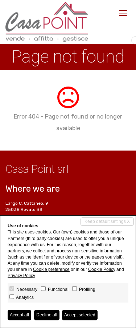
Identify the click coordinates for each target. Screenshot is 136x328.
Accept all (19, 314)
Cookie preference (51, 269)
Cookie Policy (101, 269)
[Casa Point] (47, 22)
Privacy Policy (21, 275)
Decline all (46, 314)
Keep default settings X (107, 221)
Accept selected (79, 314)
